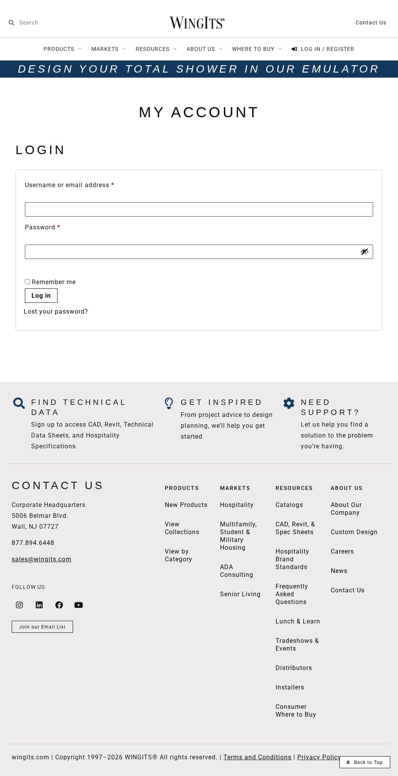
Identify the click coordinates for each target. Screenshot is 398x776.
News (339, 571)
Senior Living (240, 594)
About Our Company (346, 508)
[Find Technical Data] (19, 403)
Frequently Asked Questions (292, 594)
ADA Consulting (236, 570)
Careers (342, 551)
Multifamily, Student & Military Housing (238, 536)
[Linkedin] (39, 605)
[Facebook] (59, 605)
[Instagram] (19, 605)
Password (56, 226)
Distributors (294, 668)
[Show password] (364, 251)
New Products (186, 505)
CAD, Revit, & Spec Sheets (295, 528)
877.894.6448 (33, 543)
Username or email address (83, 184)
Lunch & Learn (298, 621)
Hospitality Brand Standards (292, 559)
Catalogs (289, 505)
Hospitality (237, 505)
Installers (290, 687)
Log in (41, 295)
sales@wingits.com (42, 559)
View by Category (178, 555)
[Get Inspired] (169, 403)
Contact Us (371, 22)
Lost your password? (56, 311)
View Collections (182, 528)
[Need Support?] (289, 403)
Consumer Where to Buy (296, 710)
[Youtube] (79, 605)
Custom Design (354, 532)
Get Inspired (222, 402)
